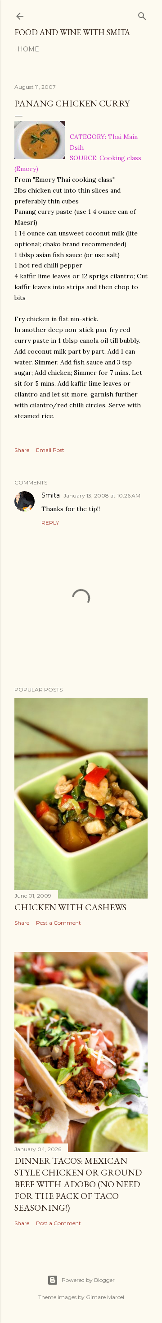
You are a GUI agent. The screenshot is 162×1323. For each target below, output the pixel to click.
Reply (50, 522)
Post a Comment (58, 922)
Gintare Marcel (105, 1297)
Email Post (50, 450)
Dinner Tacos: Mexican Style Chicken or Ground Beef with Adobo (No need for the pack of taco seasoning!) (78, 1184)
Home (28, 49)
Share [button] (21, 450)
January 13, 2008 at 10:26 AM (101, 495)
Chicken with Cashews (70, 907)
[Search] (142, 14)
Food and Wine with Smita (72, 32)
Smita (50, 495)
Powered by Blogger (88, 1280)
